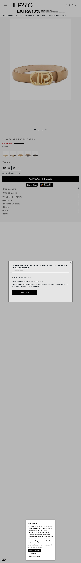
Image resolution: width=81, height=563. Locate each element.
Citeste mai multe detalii (35, 547)
